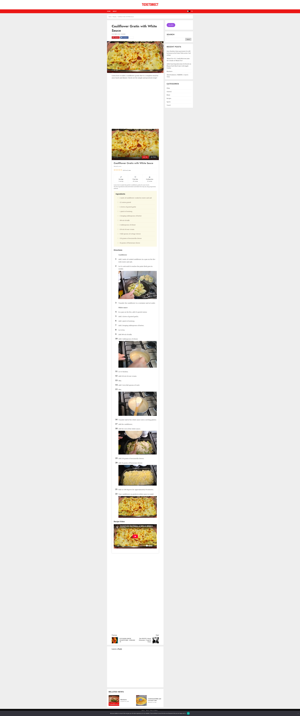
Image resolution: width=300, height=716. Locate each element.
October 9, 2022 (116, 34)
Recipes (169, 98)
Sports (168, 102)
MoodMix (171, 25)
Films (168, 88)
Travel (169, 105)
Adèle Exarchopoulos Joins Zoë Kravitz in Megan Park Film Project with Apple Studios (179, 66)
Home (108, 11)
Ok (188, 713)
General (169, 91)
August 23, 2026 (125, 701)
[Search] (192, 11)
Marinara (123, 699)
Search (170, 34)
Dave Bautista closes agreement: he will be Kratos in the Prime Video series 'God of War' (179, 53)
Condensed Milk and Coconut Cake (154, 699)
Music (168, 95)
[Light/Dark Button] (188, 11)
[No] (298, 713)
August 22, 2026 (152, 702)
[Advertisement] (135, 91)
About (115, 11)
